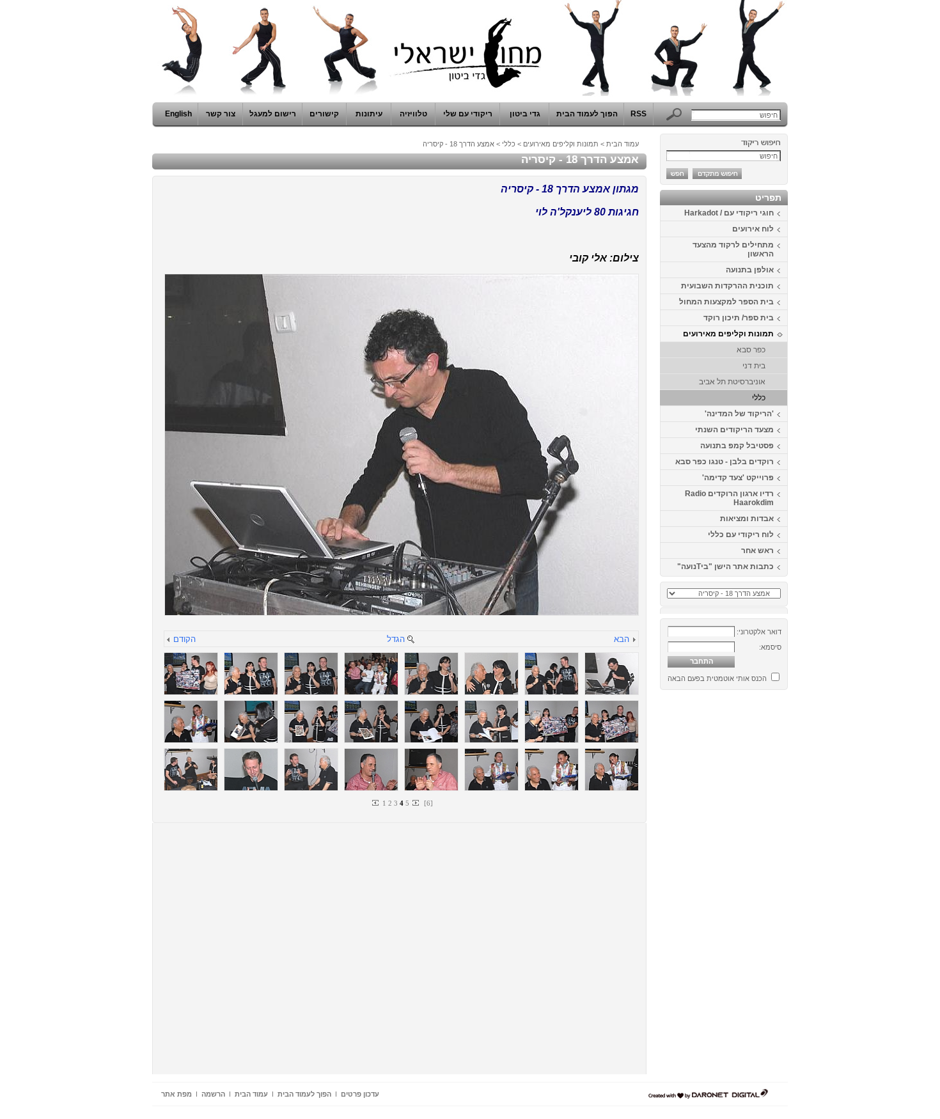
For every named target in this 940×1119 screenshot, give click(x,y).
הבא (621, 639)
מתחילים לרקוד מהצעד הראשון (733, 249)
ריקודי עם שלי (467, 113)
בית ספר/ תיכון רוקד (738, 317)
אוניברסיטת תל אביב (732, 381)
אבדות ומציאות (747, 518)
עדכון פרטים (360, 1094)
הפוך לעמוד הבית (587, 113)
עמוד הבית (622, 144)
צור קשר (220, 113)
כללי (758, 397)
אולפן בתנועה (750, 269)
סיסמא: (770, 647)
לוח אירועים (753, 228)
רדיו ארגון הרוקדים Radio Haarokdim (729, 498)
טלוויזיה (413, 113)
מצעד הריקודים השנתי (734, 429)
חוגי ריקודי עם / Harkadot (729, 212)
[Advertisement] (749, 887)
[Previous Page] (376, 803)
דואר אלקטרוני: (759, 632)
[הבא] (633, 640)
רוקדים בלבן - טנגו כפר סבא (724, 461)
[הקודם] (168, 640)
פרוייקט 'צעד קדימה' (738, 477)
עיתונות (369, 113)
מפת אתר (176, 1094)
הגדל (396, 639)
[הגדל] (410, 640)
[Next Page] (415, 803)
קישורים (324, 113)
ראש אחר (757, 550)
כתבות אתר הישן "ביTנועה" (725, 566)
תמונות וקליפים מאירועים (728, 333)
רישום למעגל (272, 113)
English (178, 113)
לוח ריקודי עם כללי (741, 534)
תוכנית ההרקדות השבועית (727, 285)
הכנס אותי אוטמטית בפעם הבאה (717, 678)
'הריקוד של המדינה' (739, 413)
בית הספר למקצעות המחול (726, 301)
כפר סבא (751, 349)
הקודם (184, 639)
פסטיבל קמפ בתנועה (737, 445)
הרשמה (213, 1094)
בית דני (753, 365)
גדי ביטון (525, 113)
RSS (638, 113)
